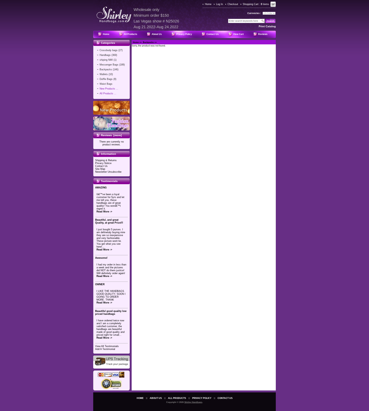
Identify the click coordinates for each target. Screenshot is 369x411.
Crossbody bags (109, 50)
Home (208, 4)
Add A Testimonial (105, 349)
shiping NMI (106, 59)
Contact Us (212, 34)
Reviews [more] (111, 135)
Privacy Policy (184, 34)
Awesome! (101, 257)
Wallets (104, 74)
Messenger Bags (109, 64)
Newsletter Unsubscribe (108, 171)
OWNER (100, 284)
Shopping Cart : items (256, 4)
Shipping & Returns (106, 160)
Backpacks (148, 42)
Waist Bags (106, 83)
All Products (130, 34)
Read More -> (104, 211)
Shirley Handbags (193, 402)
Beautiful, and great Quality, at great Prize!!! (109, 221)
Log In (219, 4)
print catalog (267, 26)
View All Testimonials (107, 346)
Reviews (263, 34)
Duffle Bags (106, 79)
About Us (157, 34)
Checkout (233, 4)
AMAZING (101, 187)
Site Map (100, 168)
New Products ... (109, 88)
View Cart (238, 34)
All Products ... (108, 93)
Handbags (105, 55)
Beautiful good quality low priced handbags (110, 312)
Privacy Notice (103, 163)
